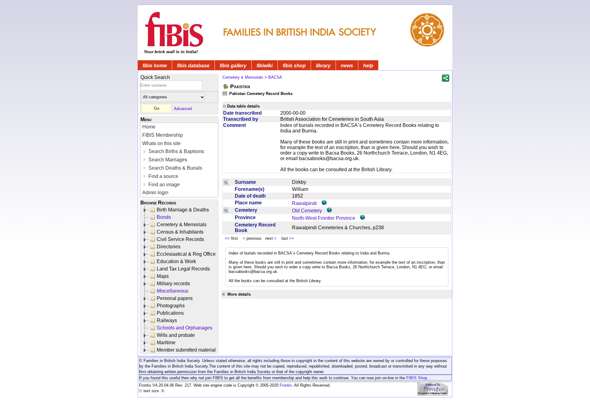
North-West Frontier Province (323, 218)
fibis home (155, 65)
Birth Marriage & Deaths (183, 209)
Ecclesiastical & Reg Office (186, 254)
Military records (173, 283)
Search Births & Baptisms (175, 151)
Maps (163, 276)
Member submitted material (186, 350)
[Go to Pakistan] (226, 86)
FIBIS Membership (162, 135)
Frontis (286, 385)
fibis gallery (233, 65)
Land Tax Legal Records (183, 268)
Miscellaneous (172, 291)
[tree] (179, 280)
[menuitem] (179, 127)
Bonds (164, 217)
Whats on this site (161, 143)
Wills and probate (176, 335)
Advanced (183, 108)
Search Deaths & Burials (174, 168)
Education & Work (176, 261)
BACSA (275, 77)
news (347, 65)
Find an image (163, 184)
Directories (168, 246)
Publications (170, 313)
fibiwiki (265, 65)
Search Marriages (167, 159)
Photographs (171, 305)
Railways (167, 320)
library (323, 65)
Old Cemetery (307, 210)
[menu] (179, 160)
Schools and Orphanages (184, 327)
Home (148, 126)
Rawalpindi (304, 203)
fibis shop (294, 65)
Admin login (155, 192)
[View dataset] (225, 93)
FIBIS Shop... (418, 378)
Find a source (162, 176)
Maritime (166, 342)
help (368, 65)
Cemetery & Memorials (181, 224)
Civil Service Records (180, 239)
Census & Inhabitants (180, 231)
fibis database (193, 65)
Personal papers (175, 298)
